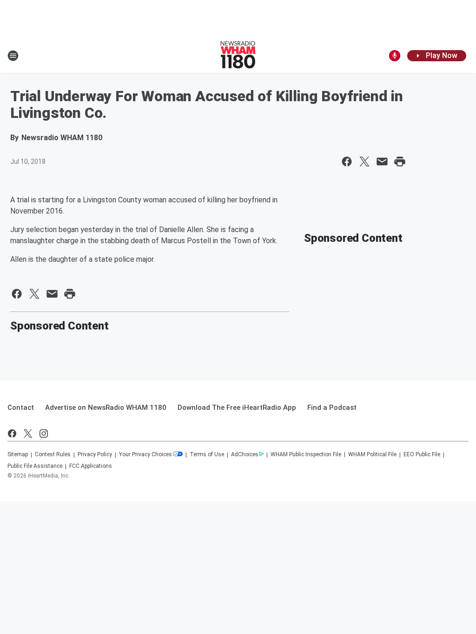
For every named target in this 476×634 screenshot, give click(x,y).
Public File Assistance (34, 466)
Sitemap (17, 454)
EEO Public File (421, 454)
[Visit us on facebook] (12, 433)
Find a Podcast (332, 407)
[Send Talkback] (394, 55)
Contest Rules (53, 454)
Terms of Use (207, 454)
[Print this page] (399, 161)
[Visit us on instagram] (43, 433)
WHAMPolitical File (372, 454)
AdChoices (244, 454)
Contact (20, 407)
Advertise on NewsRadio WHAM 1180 (105, 407)
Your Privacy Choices (145, 454)
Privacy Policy (95, 454)
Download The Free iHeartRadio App (237, 407)
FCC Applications (90, 466)
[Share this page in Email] (382, 161)
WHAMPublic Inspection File (306, 454)
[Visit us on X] (27, 433)
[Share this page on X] (364, 161)
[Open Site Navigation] (13, 55)
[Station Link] (238, 56)
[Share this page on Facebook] (346, 161)
